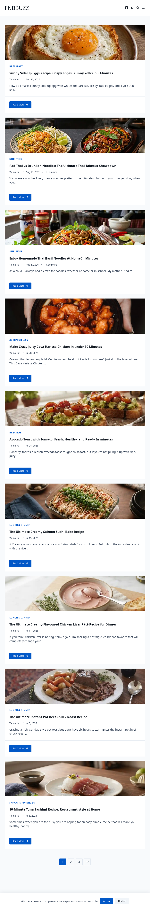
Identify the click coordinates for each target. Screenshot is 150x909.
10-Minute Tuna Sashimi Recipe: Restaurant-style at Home (55, 809)
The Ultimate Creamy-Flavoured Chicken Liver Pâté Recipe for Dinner (62, 624)
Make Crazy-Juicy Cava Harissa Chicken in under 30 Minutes (55, 347)
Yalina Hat (14, 79)
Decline (122, 901)
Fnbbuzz (17, 8)
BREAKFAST (16, 66)
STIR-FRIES (15, 159)
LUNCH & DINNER (19, 525)
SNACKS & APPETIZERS (22, 802)
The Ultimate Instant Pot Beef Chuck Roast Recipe (48, 717)
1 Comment (52, 172)
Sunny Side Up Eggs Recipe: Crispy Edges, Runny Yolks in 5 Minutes (61, 73)
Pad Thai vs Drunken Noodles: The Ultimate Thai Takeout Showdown (62, 166)
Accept (106, 901)
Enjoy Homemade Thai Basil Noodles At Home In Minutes (53, 258)
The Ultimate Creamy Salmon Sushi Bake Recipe (46, 532)
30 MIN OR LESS (18, 340)
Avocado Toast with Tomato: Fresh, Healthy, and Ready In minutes (61, 439)
